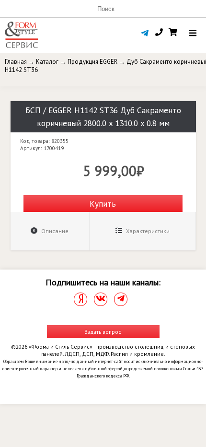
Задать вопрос (103, 331)
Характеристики (147, 231)
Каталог (47, 62)
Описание (54, 231)
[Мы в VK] (100, 299)
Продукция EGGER (92, 62)
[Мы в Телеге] (120, 299)
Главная (16, 62)
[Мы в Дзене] (80, 299)
